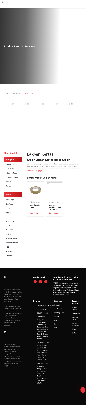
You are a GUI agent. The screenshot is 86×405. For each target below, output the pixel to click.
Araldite (9, 251)
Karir (56, 324)
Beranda (57, 305)
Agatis (8, 213)
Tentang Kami (59, 309)
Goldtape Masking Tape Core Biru (54, 207)
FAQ (55, 328)
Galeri (56, 320)
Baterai (8, 186)
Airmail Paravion (12, 243)
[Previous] (10, 120)
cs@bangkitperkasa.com (45, 305)
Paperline (9, 230)
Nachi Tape (10, 200)
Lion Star (9, 256)
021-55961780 (42, 309)
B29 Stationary (11, 238)
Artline (8, 234)
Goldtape (9, 204)
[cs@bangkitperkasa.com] (35, 305)
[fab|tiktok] (40, 282)
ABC (7, 247)
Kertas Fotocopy (12, 177)
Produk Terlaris (11, 164)
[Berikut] (76, 120)
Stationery (10, 169)
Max (7, 217)
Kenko (8, 225)
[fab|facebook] (46, 282)
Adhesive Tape (11, 173)
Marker (8, 182)
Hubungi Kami (59, 313)
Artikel (56, 316)
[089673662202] (35, 313)
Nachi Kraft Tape (35, 206)
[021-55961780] (35, 309)
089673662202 (42, 313)
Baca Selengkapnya (34, 171)
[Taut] (83, 389)
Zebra (8, 208)
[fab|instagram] (35, 282)
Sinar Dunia (10, 221)
